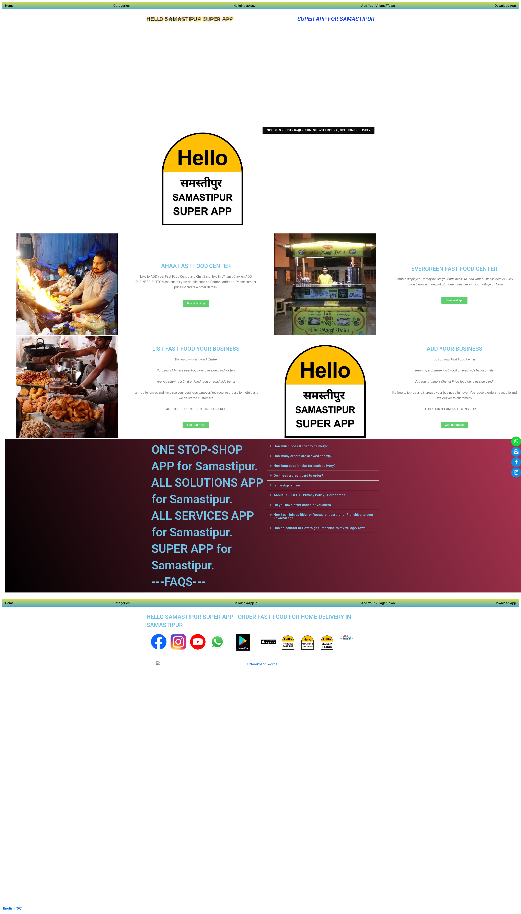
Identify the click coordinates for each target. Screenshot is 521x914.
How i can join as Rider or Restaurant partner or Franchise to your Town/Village (323, 516)
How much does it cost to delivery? (301, 446)
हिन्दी (19, 908)
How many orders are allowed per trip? (303, 456)
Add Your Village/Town (378, 6)
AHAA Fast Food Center (196, 266)
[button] (323, 446)
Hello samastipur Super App (190, 19)
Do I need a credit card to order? (298, 475)
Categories (121, 6)
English (9, 908)
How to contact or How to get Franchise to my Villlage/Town (320, 528)
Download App (505, 6)
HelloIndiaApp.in (245, 6)
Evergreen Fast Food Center (454, 268)
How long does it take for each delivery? (305, 466)
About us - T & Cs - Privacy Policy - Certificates (309, 495)
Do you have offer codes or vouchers (302, 505)
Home (9, 6)
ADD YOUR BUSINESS (454, 348)
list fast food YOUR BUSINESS (196, 348)
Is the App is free (287, 485)
